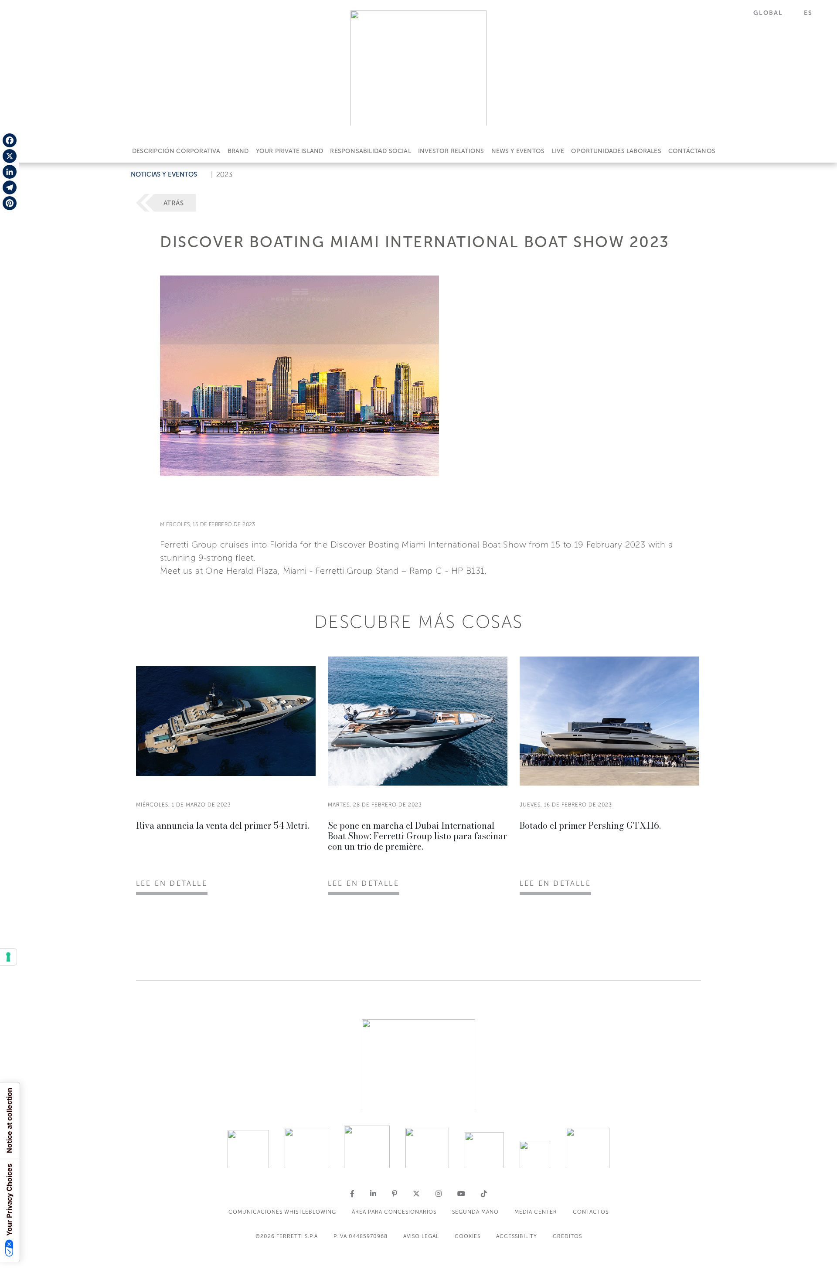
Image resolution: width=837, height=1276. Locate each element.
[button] (773, 12)
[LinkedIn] (9, 172)
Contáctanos (691, 151)
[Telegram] (9, 187)
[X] (9, 156)
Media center (535, 1212)
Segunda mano (475, 1212)
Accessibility (516, 1236)
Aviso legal (421, 1236)
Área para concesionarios (394, 1212)
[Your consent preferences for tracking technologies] (8, 957)
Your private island (289, 151)
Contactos (591, 1212)
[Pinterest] (9, 203)
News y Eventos (518, 151)
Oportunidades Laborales (616, 151)
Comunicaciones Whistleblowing (282, 1212)
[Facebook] (9, 140)
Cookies (467, 1236)
